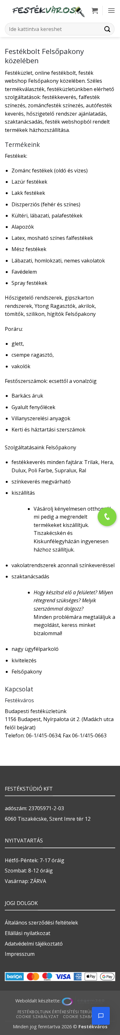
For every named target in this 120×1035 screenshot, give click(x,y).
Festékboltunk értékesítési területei (59, 1012)
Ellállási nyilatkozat (27, 933)
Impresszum (20, 953)
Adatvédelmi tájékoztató (34, 943)
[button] (95, 11)
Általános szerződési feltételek (41, 922)
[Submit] (107, 29)
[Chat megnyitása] (101, 1016)
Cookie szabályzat (37, 1016)
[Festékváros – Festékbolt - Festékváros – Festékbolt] (48, 10)
